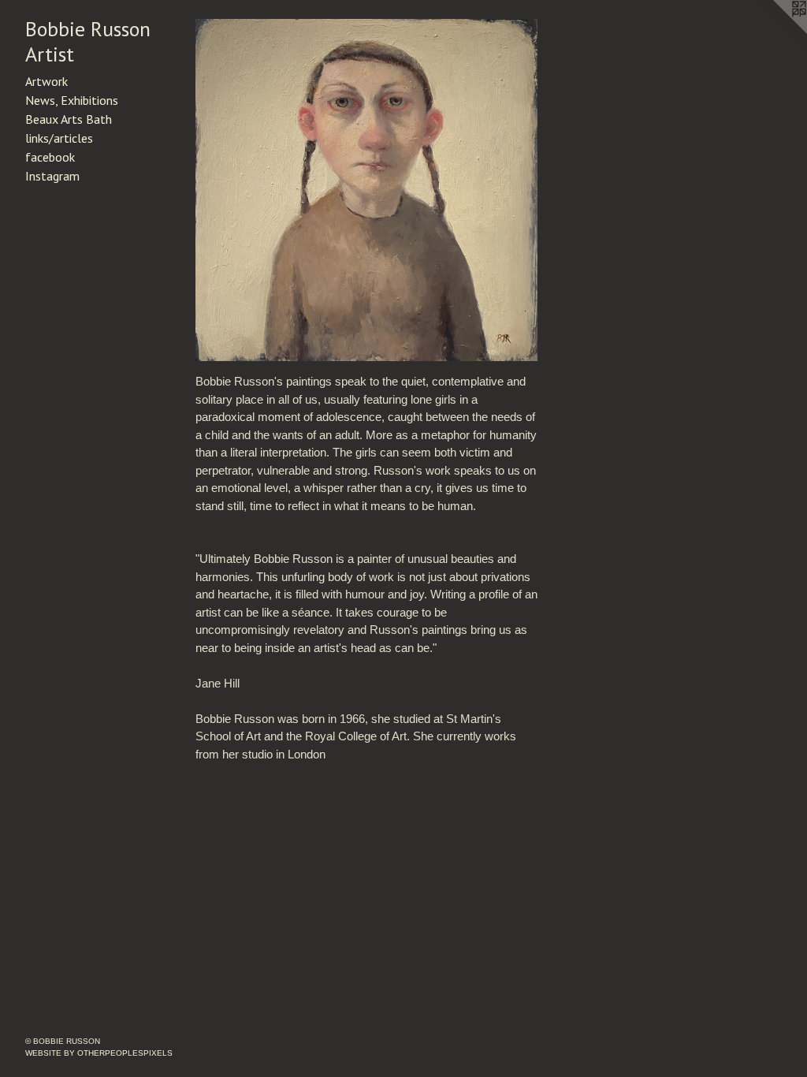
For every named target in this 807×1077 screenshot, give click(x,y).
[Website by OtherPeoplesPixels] (775, 31)
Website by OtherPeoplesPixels (99, 1053)
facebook (50, 157)
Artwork (46, 81)
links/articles (59, 138)
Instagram (52, 176)
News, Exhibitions (71, 100)
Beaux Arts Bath (68, 119)
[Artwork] (366, 190)
